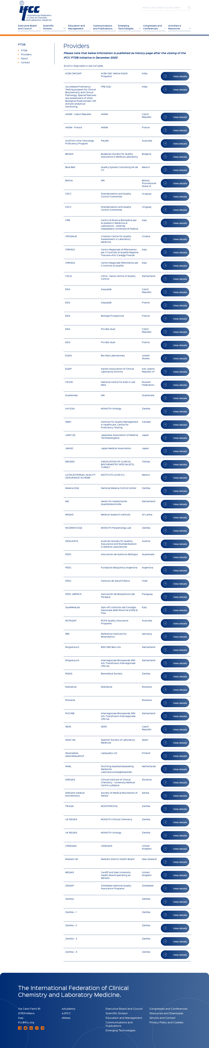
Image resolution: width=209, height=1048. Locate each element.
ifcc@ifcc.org (26, 1022)
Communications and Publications (119, 1023)
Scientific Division (117, 1013)
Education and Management (124, 1018)
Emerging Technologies (120, 1030)
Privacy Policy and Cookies (166, 1022)
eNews (66, 1018)
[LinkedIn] (31, 1028)
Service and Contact (162, 1018)
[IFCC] (35, 11)
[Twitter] (25, 1028)
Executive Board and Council (124, 1008)
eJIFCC (66, 1013)
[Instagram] (37, 1028)
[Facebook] (19, 1028)
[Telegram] (42, 1028)
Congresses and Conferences (168, 1008)
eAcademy (68, 1008)
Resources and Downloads (166, 1013)
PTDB (21, 44)
